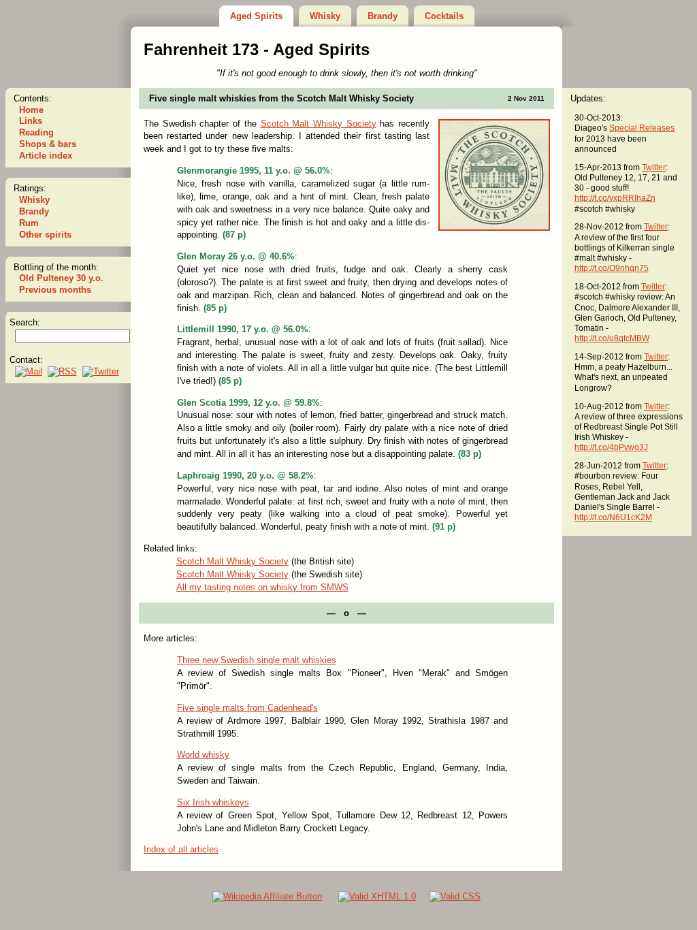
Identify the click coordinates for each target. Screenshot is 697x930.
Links (30, 121)
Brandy (382, 16)
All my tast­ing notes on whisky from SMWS (262, 587)
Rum (29, 223)
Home (31, 110)
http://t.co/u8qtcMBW (611, 338)
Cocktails (444, 16)
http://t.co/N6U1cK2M (613, 517)
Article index (45, 155)
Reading (36, 132)
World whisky (203, 755)
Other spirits (45, 234)
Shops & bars (47, 144)
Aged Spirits (256, 16)
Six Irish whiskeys (213, 802)
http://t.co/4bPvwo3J (611, 447)
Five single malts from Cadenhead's (247, 708)
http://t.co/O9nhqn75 (611, 267)
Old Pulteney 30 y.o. (61, 278)
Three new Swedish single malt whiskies (256, 660)
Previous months (55, 290)
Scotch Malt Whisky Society (318, 123)
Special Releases (642, 127)
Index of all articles (181, 849)
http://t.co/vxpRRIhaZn (614, 197)
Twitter (654, 167)
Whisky (325, 16)
